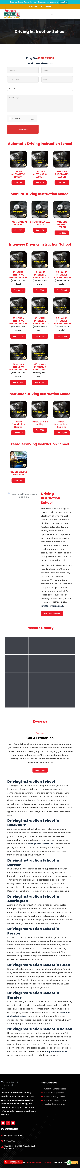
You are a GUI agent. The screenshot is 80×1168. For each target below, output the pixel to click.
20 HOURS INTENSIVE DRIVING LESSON (61, 275)
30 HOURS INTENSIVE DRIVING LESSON (40, 321)
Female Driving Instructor (18, 473)
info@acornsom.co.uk (52, 606)
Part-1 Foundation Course (18, 424)
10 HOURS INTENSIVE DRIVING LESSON (18, 275)
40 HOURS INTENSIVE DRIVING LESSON (18, 367)
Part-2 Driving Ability (40, 423)
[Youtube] (13, 1123)
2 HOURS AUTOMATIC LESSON (40, 174)
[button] (51, 14)
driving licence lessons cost (41, 843)
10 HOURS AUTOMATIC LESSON (62, 174)
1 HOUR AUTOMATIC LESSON (18, 174)
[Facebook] (3, 1123)
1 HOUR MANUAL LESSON (18, 223)
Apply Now (63, 2)
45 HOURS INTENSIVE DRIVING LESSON (40, 367)
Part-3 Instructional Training (61, 424)
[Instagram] (8, 1123)
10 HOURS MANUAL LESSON (61, 224)
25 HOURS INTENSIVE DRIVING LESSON (18, 321)
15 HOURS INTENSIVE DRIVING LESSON (40, 275)
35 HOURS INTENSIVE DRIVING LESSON (61, 321)
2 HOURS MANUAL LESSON (40, 223)
